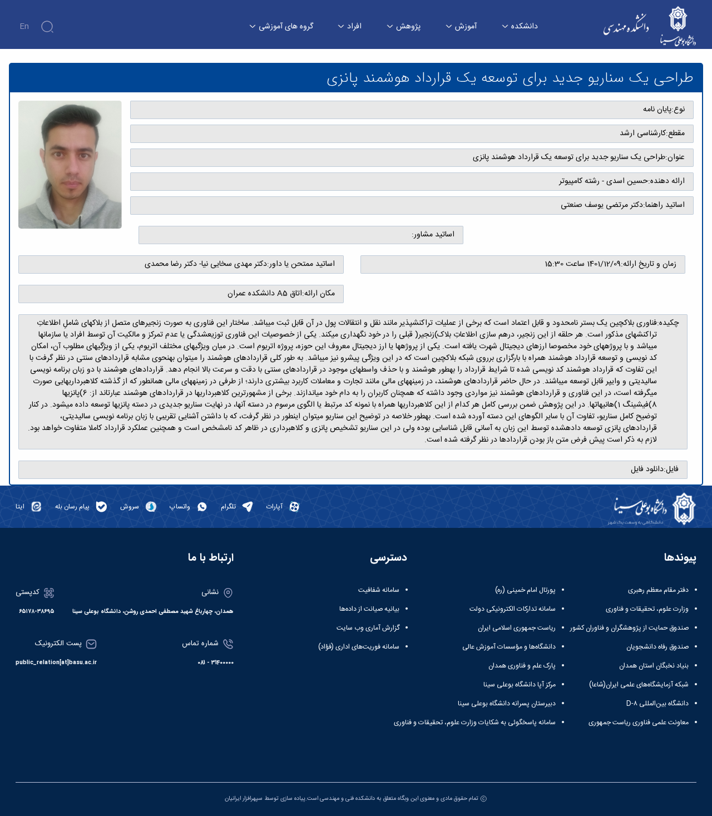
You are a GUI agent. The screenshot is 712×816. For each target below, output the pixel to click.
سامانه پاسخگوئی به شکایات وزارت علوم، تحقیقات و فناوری (475, 722)
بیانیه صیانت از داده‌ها (369, 609)
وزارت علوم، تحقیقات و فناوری (647, 609)
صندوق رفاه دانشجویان (657, 646)
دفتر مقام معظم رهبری (658, 590)
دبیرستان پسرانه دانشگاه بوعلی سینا (507, 703)
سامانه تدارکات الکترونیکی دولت (512, 609)
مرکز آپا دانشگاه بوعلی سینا (519, 684)
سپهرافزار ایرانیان (244, 798)
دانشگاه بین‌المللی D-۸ (657, 703)
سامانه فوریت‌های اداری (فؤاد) (358, 646)
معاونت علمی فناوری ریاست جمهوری (639, 722)
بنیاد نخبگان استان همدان (654, 665)
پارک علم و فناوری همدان (522, 665)
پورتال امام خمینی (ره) (525, 590)
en (24, 26)
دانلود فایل (647, 470)
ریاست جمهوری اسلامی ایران (517, 628)
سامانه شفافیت (378, 590)
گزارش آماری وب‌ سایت (368, 628)
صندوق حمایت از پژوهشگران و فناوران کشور (629, 628)
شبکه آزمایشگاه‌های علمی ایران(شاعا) (639, 684)
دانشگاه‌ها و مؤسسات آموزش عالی (509, 646)
